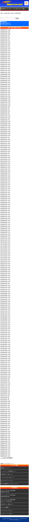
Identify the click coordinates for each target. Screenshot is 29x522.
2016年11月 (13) (5, 265)
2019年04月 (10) (5, 206)
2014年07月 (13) (5, 322)
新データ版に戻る (5, 13)
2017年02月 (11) (5, 259)
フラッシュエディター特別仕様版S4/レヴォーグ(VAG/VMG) (8, 500)
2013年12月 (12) (5, 336)
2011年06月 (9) (4, 397)
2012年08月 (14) (5, 368)
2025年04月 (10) (5, 60)
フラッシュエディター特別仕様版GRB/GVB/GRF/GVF (8, 496)
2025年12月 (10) (5, 44)
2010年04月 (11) (5, 425)
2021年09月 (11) (5, 147)
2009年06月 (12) (5, 446)
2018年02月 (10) (5, 235)
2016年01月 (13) (5, 285)
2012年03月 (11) (5, 379)
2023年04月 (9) (5, 109)
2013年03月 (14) (5, 354)
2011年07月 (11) (5, 395)
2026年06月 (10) (5, 32)
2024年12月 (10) (5, 68)
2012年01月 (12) (5, 383)
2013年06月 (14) (5, 348)
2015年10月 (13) (5, 291)
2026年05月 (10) (5, 34)
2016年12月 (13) (5, 263)
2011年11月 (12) (5, 387)
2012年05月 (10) (5, 374)
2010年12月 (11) (5, 409)
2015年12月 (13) (5, 287)
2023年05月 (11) (5, 107)
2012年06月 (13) (5, 372)
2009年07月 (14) (5, 443)
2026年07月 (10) (5, 30)
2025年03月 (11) (5, 62)
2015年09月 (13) (5, 293)
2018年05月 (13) (5, 228)
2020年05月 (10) (5, 180)
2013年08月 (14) (5, 344)
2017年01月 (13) (5, 261)
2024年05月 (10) (5, 82)
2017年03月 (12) (5, 257)
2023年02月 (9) (5, 113)
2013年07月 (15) (5, 346)
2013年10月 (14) (5, 340)
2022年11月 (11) (5, 119)
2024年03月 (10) (5, 86)
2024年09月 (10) (5, 74)
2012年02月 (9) (5, 381)
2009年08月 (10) (5, 441)
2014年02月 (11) (5, 332)
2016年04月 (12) (5, 279)
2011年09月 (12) (5, 391)
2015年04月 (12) (5, 303)
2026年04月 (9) (5, 36)
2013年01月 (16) (5, 358)
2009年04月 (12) (5, 450)
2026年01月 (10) (5, 42)
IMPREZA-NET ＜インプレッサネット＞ (13, 518)
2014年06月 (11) (5, 324)
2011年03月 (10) (5, 403)
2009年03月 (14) (5, 452)
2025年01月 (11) (5, 66)
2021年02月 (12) (5, 161)
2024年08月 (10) (5, 76)
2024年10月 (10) (5, 72)
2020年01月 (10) (5, 188)
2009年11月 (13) (5, 435)
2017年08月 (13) (5, 247)
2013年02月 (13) (5, 356)
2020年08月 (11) (5, 174)
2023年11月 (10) (5, 94)
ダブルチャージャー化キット (7, 513)
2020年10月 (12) (5, 170)
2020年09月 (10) (5, 172)
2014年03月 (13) (5, 330)
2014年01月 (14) (5, 334)
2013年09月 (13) (5, 342)
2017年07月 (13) (5, 249)
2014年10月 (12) (5, 316)
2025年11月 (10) (5, 46)
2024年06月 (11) (5, 80)
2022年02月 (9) (5, 137)
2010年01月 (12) (5, 431)
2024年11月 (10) (5, 70)
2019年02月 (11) (5, 210)
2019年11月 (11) (5, 192)
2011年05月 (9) (4, 399)
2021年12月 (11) (5, 141)
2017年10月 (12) (5, 243)
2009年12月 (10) (5, 433)
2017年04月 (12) (5, 255)
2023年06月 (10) (5, 105)
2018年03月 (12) (5, 232)
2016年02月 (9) (5, 283)
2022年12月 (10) (5, 117)
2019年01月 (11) (5, 212)
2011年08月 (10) (5, 393)
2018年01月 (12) (5, 237)
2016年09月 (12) (5, 269)
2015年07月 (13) (5, 297)
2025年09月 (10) (5, 50)
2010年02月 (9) (5, 429)
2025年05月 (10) (5, 58)
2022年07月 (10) (5, 127)
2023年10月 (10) (5, 96)
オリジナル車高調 (4, 507)
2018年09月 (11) (5, 220)
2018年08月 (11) (5, 222)
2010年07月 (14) (5, 419)
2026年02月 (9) (5, 40)
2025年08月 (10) (5, 52)
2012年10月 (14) (5, 364)
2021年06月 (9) (5, 153)
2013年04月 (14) (5, 352)
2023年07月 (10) (5, 103)
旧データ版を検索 (15, 13)
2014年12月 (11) (5, 312)
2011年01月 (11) (5, 407)
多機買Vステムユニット (6, 468)
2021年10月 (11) (5, 145)
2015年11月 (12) (5, 289)
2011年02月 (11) (5, 405)
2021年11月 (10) (5, 143)
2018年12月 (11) (5, 214)
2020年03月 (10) (5, 184)
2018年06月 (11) (5, 226)
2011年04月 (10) (5, 401)
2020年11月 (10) (5, 167)
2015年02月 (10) (5, 307)
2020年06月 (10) (5, 178)
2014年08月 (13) (5, 320)
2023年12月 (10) (5, 92)
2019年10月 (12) (5, 194)
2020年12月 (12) (5, 165)
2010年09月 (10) (5, 415)
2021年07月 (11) (5, 151)
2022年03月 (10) (5, 135)
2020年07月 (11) (5, 176)
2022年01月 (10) (5, 139)
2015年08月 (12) (5, 295)
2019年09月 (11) (5, 196)
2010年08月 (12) (5, 417)
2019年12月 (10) (5, 190)
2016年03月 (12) (5, 281)
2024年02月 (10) (5, 88)
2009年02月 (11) (5, 454)
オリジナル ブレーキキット (7, 510)
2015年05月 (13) (5, 301)
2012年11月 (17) (5, 362)
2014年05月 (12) (5, 326)
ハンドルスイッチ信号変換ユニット (8, 471)
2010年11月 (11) (5, 411)
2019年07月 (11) (5, 200)
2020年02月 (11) (5, 186)
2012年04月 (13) (5, 377)
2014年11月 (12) (5, 314)
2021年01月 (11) (5, 163)
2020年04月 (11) (5, 182)
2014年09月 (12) (5, 318)
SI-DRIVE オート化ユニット (7, 474)
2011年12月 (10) (5, 385)
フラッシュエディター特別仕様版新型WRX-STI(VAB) (8, 491)
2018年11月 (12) (5, 216)
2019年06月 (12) (5, 202)
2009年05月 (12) (5, 448)
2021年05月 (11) (5, 155)
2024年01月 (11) (5, 90)
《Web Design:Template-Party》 (14, 519)
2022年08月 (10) (5, 125)
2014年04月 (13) (5, 328)
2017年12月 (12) (5, 239)
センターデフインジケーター (7, 480)
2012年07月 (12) (5, 370)
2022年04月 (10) (5, 133)
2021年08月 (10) (5, 149)
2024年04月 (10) (5, 84)
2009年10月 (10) (5, 437)
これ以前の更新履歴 (6, 458)
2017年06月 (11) (5, 251)
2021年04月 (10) (5, 157)
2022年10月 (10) (5, 121)
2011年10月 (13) (5, 389)
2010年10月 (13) (5, 413)
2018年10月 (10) (5, 218)
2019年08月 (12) (5, 198)
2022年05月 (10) (5, 131)
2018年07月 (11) (5, 224)
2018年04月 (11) (5, 230)
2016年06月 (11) (5, 275)
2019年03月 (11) (5, 208)
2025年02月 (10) (5, 64)
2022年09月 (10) (5, 123)
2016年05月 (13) (5, 277)
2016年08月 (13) (5, 271)
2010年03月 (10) (5, 427)
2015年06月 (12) (5, 299)
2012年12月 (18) (5, 360)
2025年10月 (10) (5, 48)
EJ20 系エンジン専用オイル (7, 504)
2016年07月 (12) (5, 273)
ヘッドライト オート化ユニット (8, 477)
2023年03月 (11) (5, 111)
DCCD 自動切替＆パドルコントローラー (9, 483)
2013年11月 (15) (5, 338)
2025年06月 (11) (5, 56)
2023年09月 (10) (5, 99)
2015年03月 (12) (5, 305)
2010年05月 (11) (5, 423)
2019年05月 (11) (5, 204)
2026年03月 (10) (5, 38)
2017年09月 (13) (5, 245)
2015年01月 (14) (5, 310)
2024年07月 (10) (5, 78)
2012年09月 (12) (5, 366)
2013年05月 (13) (5, 350)
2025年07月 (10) (5, 54)
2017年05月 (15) (5, 253)
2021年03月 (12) (5, 159)
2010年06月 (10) (5, 421)
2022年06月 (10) (5, 129)
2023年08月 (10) (5, 101)
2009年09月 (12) (5, 439)
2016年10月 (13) (5, 267)
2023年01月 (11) (5, 115)
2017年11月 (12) (5, 241)
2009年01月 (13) (5, 456)
